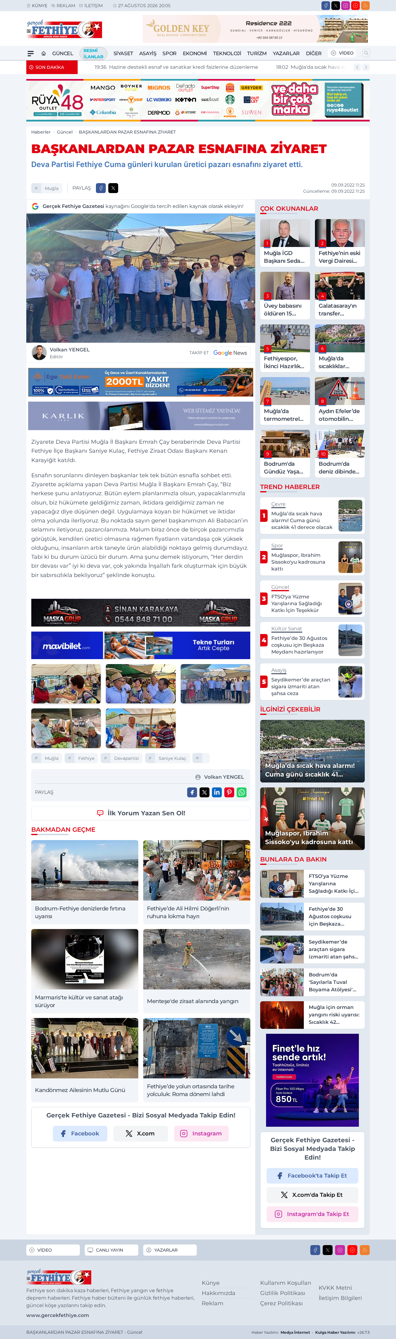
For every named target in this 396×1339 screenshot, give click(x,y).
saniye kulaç (172, 758)
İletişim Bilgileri (340, 1298)
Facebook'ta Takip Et (317, 1175)
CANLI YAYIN (109, 1250)
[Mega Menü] (30, 53)
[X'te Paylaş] (113, 188)
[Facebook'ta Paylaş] (101, 188)
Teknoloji (227, 53)
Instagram (207, 1133)
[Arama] (366, 53)
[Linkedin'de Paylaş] (217, 792)
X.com (146, 1133)
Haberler (41, 132)
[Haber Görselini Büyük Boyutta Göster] (140, 278)
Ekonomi (195, 53)
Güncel (62, 53)
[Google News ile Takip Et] (230, 352)
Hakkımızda (218, 1293)
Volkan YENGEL (70, 353)
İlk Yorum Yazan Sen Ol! (146, 813)
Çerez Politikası (281, 1303)
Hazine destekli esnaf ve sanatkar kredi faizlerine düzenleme (164, 67)
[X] (335, 5)
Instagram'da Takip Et (318, 1214)
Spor (169, 53)
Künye (39, 5)
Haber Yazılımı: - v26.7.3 (311, 1332)
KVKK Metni (335, 1287)
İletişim (93, 5)
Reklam (66, 5)
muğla (51, 188)
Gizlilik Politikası (282, 1293)
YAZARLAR (166, 1250)
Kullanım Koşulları (285, 1283)
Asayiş (148, 53)
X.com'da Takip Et (317, 1194)
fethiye (86, 758)
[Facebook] (325, 5)
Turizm (257, 53)
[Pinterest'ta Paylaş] (229, 792)
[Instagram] (345, 5)
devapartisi (126, 758)
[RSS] (365, 5)
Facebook (85, 1133)
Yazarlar (286, 53)
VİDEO (346, 53)
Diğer (314, 53)
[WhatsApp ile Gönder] (242, 792)
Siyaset (123, 53)
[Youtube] (355, 5)
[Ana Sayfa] (43, 53)
